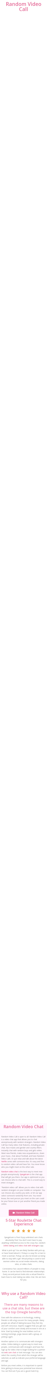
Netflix (4, 1161)
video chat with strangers (29, 1245)
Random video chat (9, 1171)
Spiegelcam (25, 1174)
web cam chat (10, 1352)
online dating (8, 1245)
